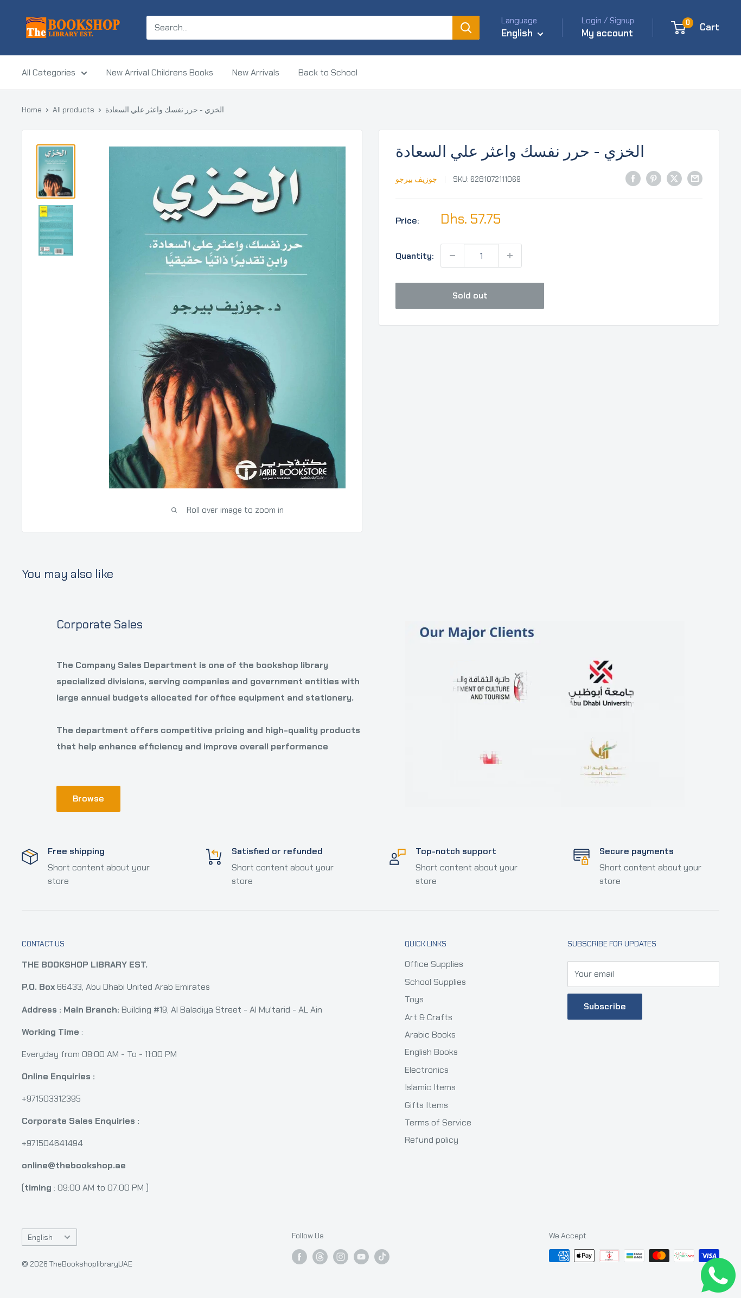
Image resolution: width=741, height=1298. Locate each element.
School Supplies (435, 982)
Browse (88, 798)
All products (73, 109)
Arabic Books (430, 1034)
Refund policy (431, 1140)
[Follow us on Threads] (320, 1257)
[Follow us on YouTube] (361, 1257)
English (40, 1237)
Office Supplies (434, 964)
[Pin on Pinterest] (653, 178)
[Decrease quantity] (452, 255)
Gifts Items (426, 1105)
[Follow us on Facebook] (299, 1257)
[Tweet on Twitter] (674, 178)
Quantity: (414, 255)
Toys (414, 999)
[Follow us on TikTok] (381, 1257)
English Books (431, 1052)
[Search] (466, 28)
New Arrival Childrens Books (159, 72)
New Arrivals (255, 72)
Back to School (327, 72)
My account (607, 33)
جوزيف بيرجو (416, 179)
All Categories (48, 72)
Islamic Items (430, 1087)
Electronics (427, 1070)
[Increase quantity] (510, 255)
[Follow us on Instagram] (340, 1257)
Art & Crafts (428, 1017)
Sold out (470, 295)
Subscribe (605, 1006)
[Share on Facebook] (633, 178)
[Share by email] (694, 178)
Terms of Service (438, 1122)
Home (32, 109)
